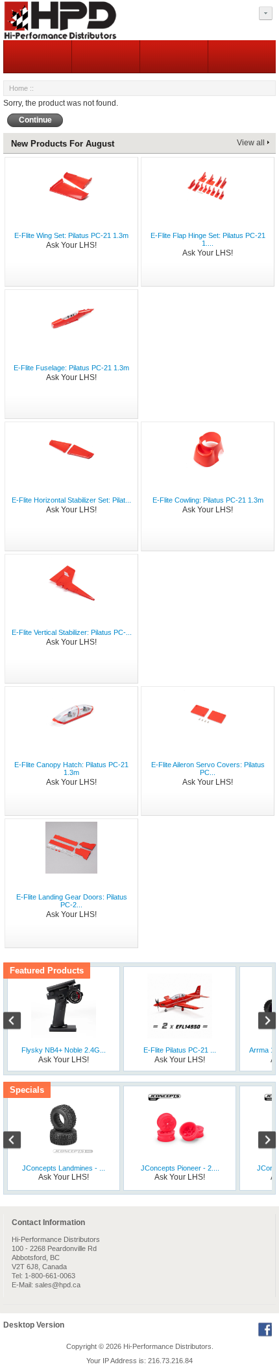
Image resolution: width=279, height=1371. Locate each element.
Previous (19, 1022)
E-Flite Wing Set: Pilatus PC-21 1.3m (71, 235)
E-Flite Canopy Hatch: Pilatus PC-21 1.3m (71, 768)
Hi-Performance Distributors (167, 1346)
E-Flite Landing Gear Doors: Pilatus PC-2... (71, 901)
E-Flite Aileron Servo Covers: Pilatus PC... (208, 768)
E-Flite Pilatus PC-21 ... (179, 1050)
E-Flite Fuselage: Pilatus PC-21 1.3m (71, 368)
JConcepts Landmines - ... (63, 1168)
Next (260, 1022)
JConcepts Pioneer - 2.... (180, 1168)
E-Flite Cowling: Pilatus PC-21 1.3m (207, 500)
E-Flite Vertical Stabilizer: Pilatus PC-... (72, 632)
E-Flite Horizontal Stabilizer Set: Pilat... (71, 500)
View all (251, 143)
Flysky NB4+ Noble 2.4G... (63, 1050)
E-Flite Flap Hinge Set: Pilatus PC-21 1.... (208, 239)
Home (18, 88)
